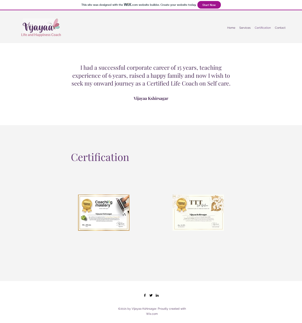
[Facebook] (145, 295)
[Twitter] (151, 295)
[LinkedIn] (157, 295)
